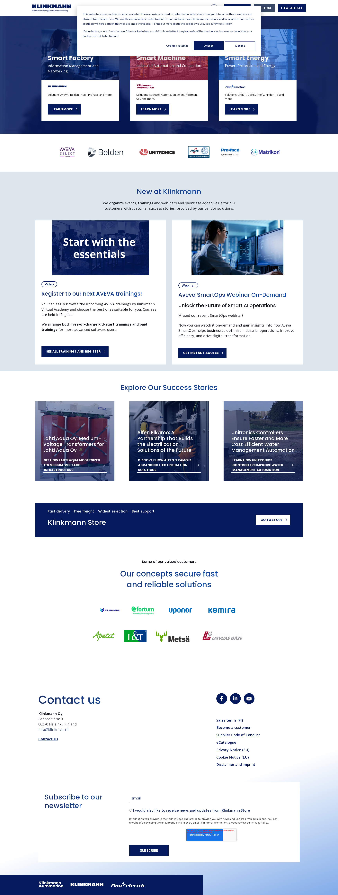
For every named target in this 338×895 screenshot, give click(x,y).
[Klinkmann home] (51, 8)
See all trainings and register (73, 351)
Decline (240, 45)
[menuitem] (264, 8)
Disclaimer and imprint (235, 764)
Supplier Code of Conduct (238, 735)
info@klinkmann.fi (53, 729)
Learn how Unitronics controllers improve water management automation (257, 465)
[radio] (211, 810)
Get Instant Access (201, 353)
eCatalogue (226, 742)
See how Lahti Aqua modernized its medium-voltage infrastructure (72, 465)
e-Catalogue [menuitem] (292, 8)
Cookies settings (177, 45)
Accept (208, 45)
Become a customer (233, 727)
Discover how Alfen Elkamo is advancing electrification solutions (164, 465)
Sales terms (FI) (229, 720)
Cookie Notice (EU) (232, 757)
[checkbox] (211, 810)
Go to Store (271, 520)
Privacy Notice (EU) (232, 749)
